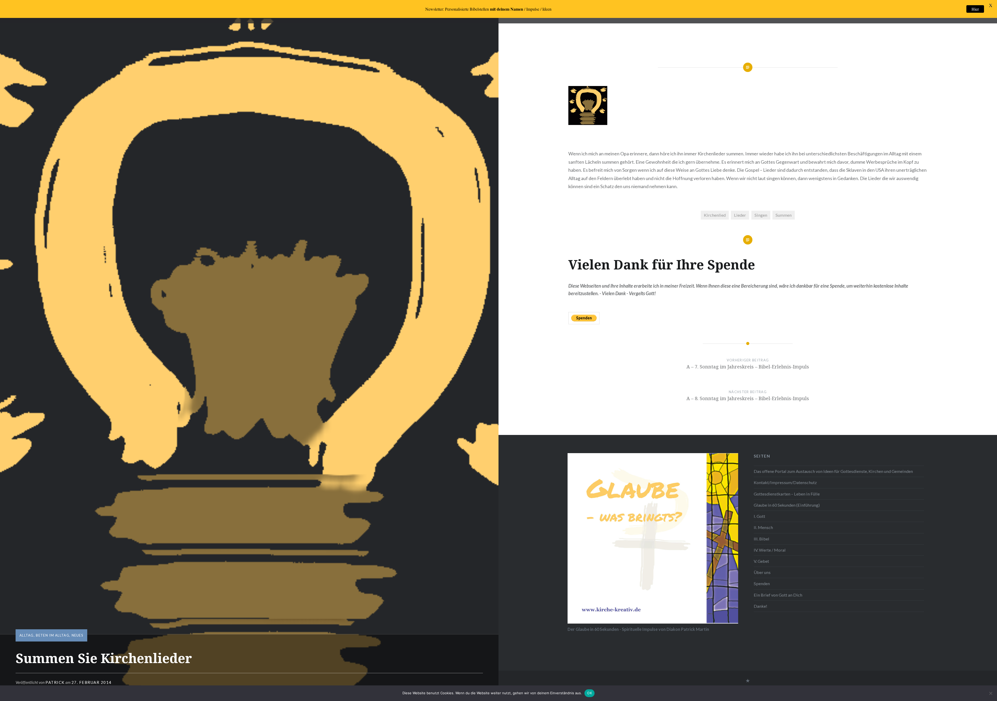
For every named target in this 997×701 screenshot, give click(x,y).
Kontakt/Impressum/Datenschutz (785, 482)
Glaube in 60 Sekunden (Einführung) (787, 504)
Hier (975, 9)
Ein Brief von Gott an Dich (778, 594)
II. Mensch (763, 527)
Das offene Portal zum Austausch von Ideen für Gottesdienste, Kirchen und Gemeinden (833, 471)
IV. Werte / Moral (770, 549)
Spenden (762, 583)
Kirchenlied (715, 215)
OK (589, 693)
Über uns (762, 572)
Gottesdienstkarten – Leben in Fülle (787, 493)
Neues (78, 635)
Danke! (760, 606)
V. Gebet (761, 561)
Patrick (55, 682)
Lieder (740, 215)
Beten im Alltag (52, 635)
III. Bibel (761, 538)
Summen (784, 215)
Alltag (26, 635)
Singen (761, 215)
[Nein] (990, 693)
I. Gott (759, 516)
